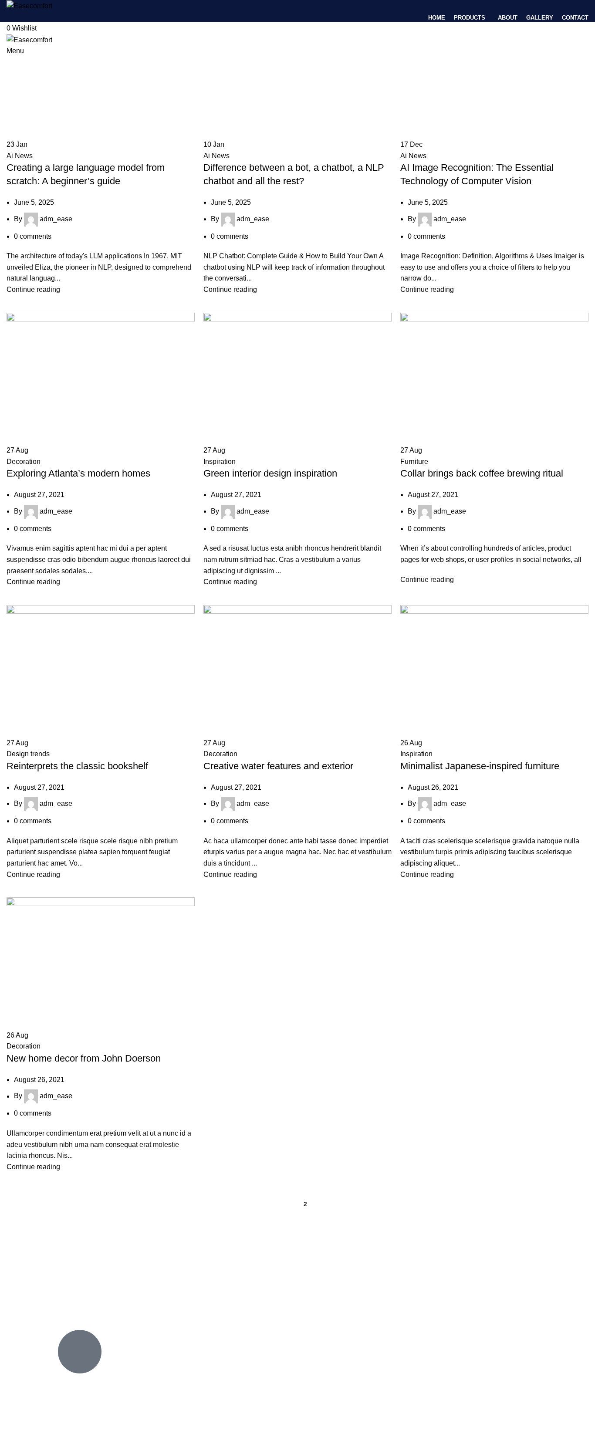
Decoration (24, 461)
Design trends (28, 754)
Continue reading (33, 289)
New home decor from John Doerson (84, 1058)
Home (14, 133)
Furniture (414, 461)
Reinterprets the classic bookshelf (77, 766)
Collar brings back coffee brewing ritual (481, 473)
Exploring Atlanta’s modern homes (78, 473)
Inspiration (219, 461)
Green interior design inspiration (270, 473)
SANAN (114, 1411)
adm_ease (86, 113)
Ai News (20, 155)
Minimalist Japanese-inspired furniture (479, 766)
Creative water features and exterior (278, 766)
